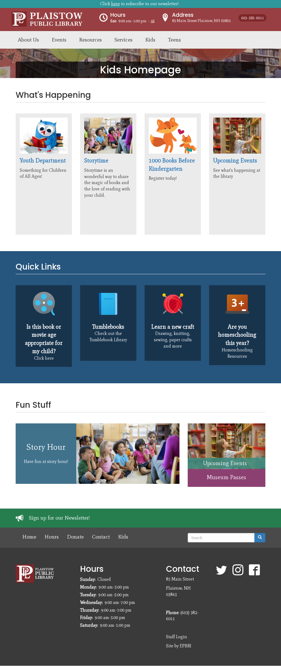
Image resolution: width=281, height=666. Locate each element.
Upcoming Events (235, 160)
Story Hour (46, 447)
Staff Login (176, 636)
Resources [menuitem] (90, 40)
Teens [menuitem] (174, 40)
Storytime (96, 160)
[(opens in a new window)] (43, 304)
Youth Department (43, 160)
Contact (101, 537)
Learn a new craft (172, 326)
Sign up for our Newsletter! (59, 518)
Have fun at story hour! (46, 461)
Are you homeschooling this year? (237, 334)
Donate (75, 537)
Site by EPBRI (178, 645)
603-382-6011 (252, 17)
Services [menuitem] (123, 40)
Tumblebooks (108, 326)
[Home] (55, 18)
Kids (123, 537)
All (152, 21)
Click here (44, 358)
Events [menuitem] (59, 40)
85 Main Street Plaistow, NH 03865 (201, 20)
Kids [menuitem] (150, 40)
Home (29, 537)
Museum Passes (226, 477)
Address (182, 15)
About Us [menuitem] (28, 40)
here (115, 3)
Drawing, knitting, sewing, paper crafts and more (173, 340)
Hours (117, 15)
